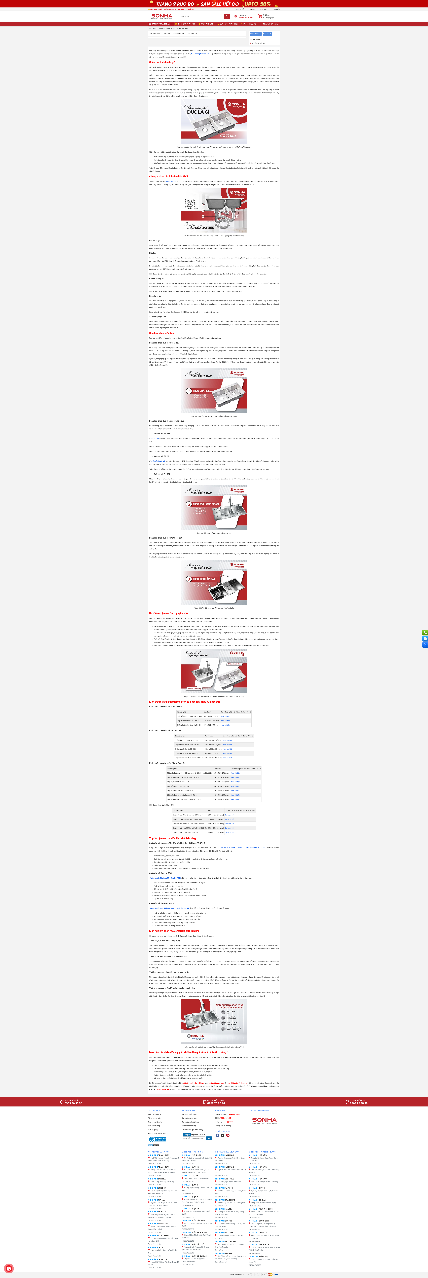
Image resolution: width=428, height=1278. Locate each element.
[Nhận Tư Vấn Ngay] (425, 632)
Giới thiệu (276, 9)
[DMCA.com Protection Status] (163, 1145)
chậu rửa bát (171, 182)
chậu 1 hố (155, 439)
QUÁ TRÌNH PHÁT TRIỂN (229, 24)
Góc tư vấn (240, 9)
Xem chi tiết (225, 716)
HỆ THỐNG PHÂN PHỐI (186, 24)
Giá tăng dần (179, 34)
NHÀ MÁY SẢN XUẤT (271, 24)
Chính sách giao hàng (189, 1118)
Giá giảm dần (192, 34)
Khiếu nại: (224, 1122)
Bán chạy (166, 34)
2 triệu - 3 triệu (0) (258, 43)
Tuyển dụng (264, 9)
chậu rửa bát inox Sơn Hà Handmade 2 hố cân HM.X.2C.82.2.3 (241, 848)
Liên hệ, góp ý (153, 1130)
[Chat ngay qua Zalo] (425, 645)
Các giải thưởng (154, 1126)
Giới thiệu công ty (154, 1114)
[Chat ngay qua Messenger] (425, 639)
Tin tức (252, 9)
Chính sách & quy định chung (192, 1130)
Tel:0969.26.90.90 (154, 1164)
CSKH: (223, 1118)
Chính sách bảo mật (189, 1126)
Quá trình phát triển (155, 1122)
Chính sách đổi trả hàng (190, 1122)
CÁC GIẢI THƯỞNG (208, 24)
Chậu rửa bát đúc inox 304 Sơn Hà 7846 (165, 878)
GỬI (209, 1138)
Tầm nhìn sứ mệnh (155, 1118)
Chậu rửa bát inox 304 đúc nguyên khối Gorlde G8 (169, 908)
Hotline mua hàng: (227, 1114)
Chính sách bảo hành (189, 1114)
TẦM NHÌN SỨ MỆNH (250, 24)
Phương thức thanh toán (157, 1133)
